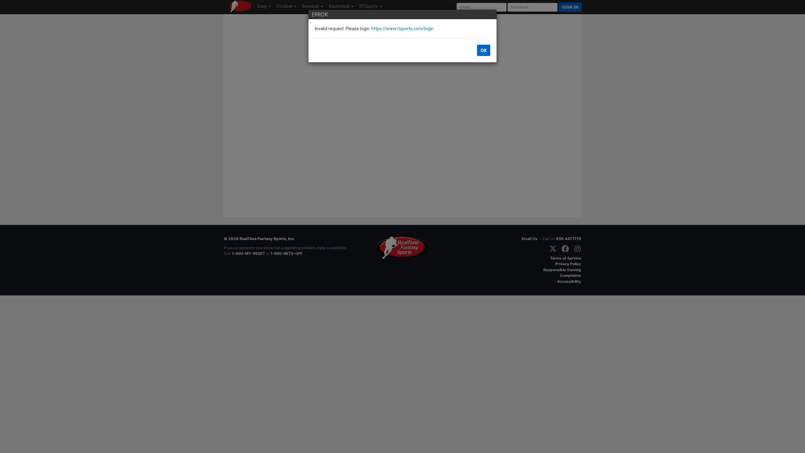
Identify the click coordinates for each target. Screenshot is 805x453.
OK (483, 50)
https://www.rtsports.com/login (402, 28)
